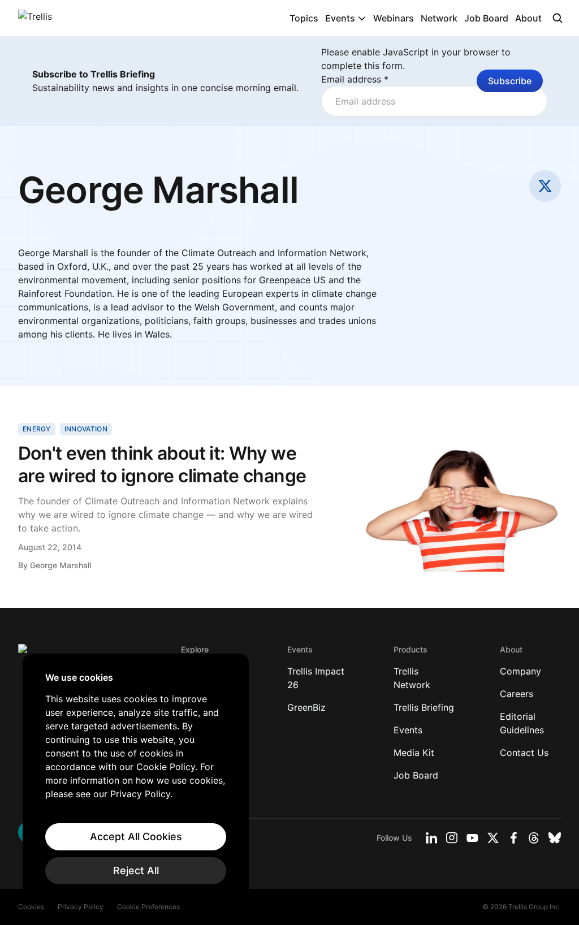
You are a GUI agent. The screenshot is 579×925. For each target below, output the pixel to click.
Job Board (486, 18)
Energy (37, 429)
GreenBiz (306, 707)
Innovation (85, 429)
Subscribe (510, 81)
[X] (493, 838)
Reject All (136, 870)
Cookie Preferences (148, 906)
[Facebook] (513, 838)
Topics (304, 18)
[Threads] (533, 838)
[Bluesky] (554, 838)
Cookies (31, 906)
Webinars (393, 18)
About (528, 18)
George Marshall (60, 565)
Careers (516, 693)
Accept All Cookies (136, 836)
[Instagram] (451, 838)
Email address (354, 79)
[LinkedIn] (431, 838)
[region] (136, 778)
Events (340, 18)
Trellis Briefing (424, 707)
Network (439, 18)
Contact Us (524, 752)
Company (520, 671)
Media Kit (414, 752)
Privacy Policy (80, 906)
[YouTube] (472, 838)
